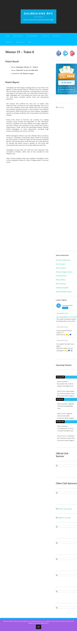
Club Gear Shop (61, 276)
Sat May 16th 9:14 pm (62, 340)
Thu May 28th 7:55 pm (62, 313)
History (8, 42)
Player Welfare (61, 280)
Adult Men (17, 36)
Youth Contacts (61, 268)
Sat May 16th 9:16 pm (62, 327)
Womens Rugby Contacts (64, 272)
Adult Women (31, 36)
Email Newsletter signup (64, 291)
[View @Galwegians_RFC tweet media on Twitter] (71, 350)
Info (29, 42)
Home (7, 36)
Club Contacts (60, 264)
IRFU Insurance (61, 284)
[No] (75, 625)
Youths (44, 36)
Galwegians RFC (38, 13)
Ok (39, 627)
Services (19, 42)
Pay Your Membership (63, 260)
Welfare (56, 36)
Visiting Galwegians (62, 287)
